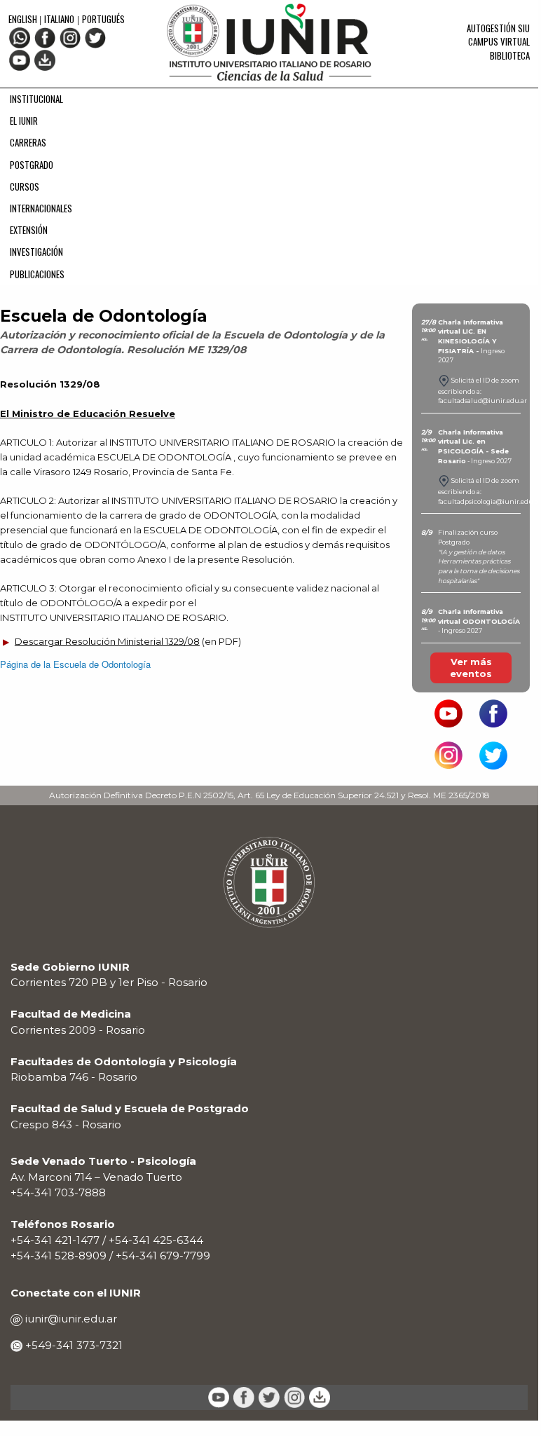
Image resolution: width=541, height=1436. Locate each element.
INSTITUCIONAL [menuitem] (36, 99)
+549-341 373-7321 (72, 1345)
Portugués (103, 19)
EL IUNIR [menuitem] (24, 121)
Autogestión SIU (498, 28)
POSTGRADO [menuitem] (31, 165)
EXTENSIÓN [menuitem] (29, 230)
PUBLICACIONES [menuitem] (37, 274)
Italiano (59, 19)
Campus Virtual (499, 41)
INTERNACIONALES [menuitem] (41, 208)
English (23, 19)
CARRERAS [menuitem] (28, 142)
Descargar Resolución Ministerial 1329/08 (107, 641)
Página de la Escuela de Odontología (75, 664)
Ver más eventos (471, 667)
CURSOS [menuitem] (24, 186)
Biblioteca (510, 55)
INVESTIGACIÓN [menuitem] (36, 252)
